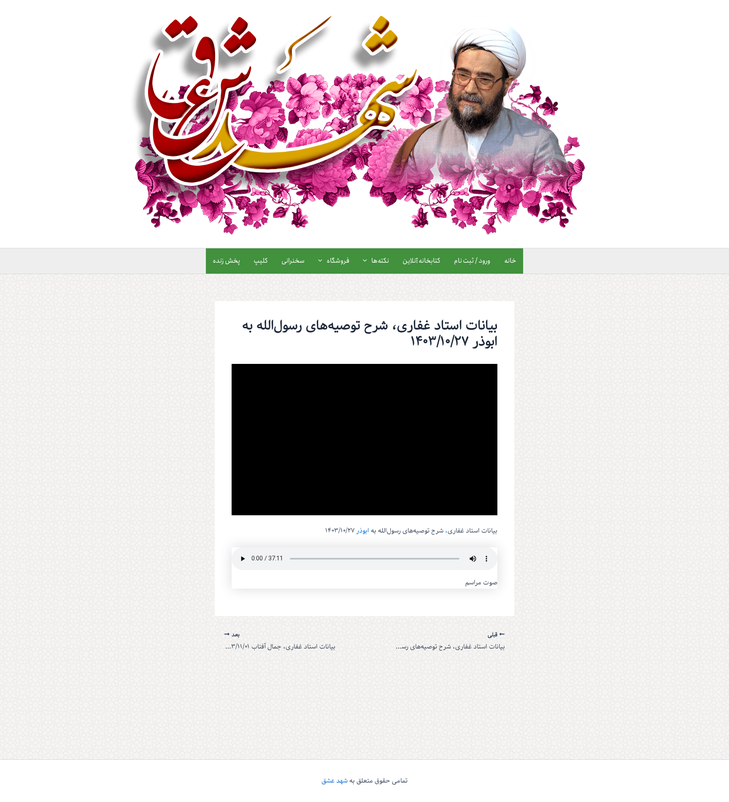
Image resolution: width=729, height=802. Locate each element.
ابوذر (362, 530)
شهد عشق (334, 780)
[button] (367, 261)
